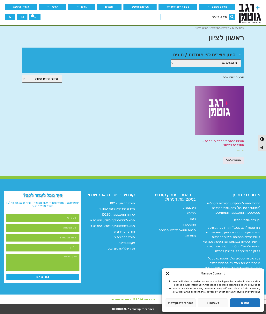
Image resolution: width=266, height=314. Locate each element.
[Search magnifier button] (232, 17)
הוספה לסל (233, 160)
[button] (167, 273)
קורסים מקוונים (219, 6)
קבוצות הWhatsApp (178, 6)
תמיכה (54, 6)
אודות (84, 6)
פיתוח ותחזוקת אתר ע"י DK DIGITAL (133, 309)
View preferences (181, 303)
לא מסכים (213, 303)
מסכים (245, 303)
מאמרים (109, 6)
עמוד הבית (238, 28)
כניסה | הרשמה (21, 6)
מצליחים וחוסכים (140, 6)
